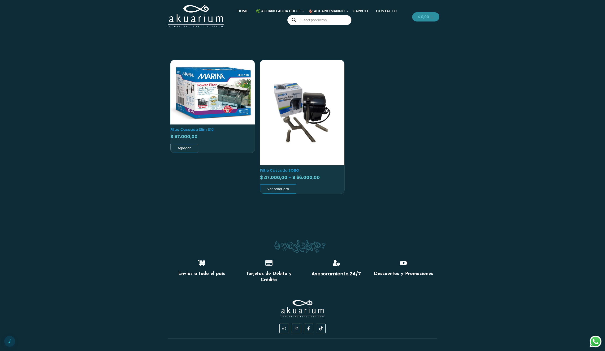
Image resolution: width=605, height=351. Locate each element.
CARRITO (360, 11)
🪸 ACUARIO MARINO (326, 11)
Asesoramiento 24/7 (336, 273)
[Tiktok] (321, 328)
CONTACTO (386, 11)
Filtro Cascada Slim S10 (192, 129)
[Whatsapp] (284, 328)
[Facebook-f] (309, 328)
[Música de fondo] (9, 341)
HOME (243, 11)
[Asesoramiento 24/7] (336, 263)
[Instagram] (296, 328)
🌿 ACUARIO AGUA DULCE (278, 11)
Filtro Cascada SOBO (279, 170)
